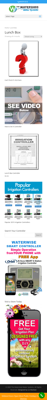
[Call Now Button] (42, 395)
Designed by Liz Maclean (27, 390)
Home (7, 28)
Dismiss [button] (23, 398)
